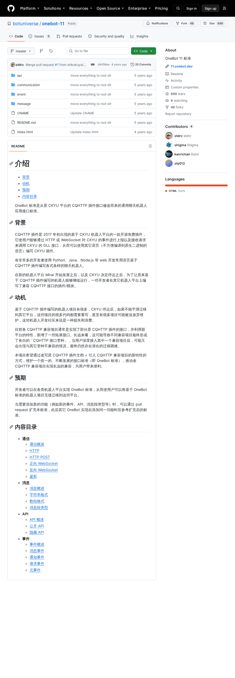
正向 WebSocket (44, 463)
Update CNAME (82, 113)
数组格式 (37, 501)
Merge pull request (40, 65)
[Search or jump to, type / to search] (177, 8)
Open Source (108, 8)
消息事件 (37, 550)
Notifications (160, 23)
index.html (25, 132)
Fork (187, 23)
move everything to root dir (90, 75)
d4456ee (103, 64)
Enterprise (137, 8)
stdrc (20, 65)
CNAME (23, 113)
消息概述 (37, 488)
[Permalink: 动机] (11, 297)
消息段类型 (39, 507)
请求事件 (37, 563)
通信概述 (37, 444)
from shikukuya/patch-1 (77, 65)
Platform (28, 8)
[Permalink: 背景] (11, 222)
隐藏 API (37, 532)
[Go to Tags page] (51, 51)
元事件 (35, 570)
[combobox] (100, 51)
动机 (26, 183)
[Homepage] (11, 8)
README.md (26, 122)
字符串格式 (39, 494)
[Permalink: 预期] (11, 377)
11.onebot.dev (182, 66)
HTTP (34, 450)
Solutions (52, 8)
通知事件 (37, 557)
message (24, 104)
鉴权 (33, 476)
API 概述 (37, 519)
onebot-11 (53, 23)
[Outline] (150, 146)
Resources (78, 8)
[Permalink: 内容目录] (11, 426)
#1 (57, 65)
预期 (26, 190)
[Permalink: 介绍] (11, 163)
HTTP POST (40, 457)
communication (28, 85)
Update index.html (84, 132)
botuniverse (26, 23)
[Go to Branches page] (41, 51)
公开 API (37, 526)
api (19, 75)
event (21, 94)
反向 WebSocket (44, 470)
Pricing (161, 8)
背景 (26, 177)
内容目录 (29, 196)
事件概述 (37, 544)
